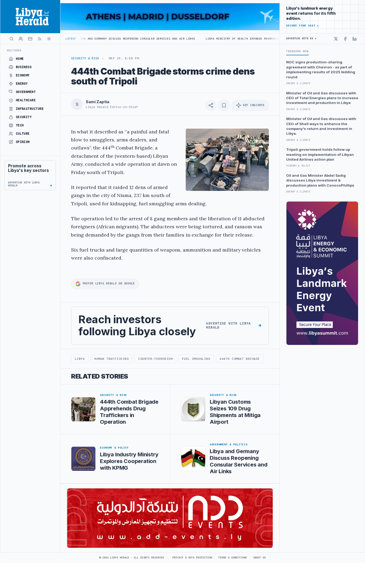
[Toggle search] (11, 39)
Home (20, 59)
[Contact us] (30, 39)
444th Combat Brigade (240, 359)
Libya (80, 359)
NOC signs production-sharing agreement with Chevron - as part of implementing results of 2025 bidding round (320, 69)
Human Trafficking (111, 359)
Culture (23, 134)
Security (24, 117)
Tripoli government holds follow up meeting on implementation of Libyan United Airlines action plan (320, 154)
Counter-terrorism (155, 359)
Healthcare (26, 100)
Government (26, 92)
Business (24, 67)
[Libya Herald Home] (30, 16)
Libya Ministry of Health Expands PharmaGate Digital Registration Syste (241, 38)
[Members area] (21, 39)
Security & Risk (85, 58)
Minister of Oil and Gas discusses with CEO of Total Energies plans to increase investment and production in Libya (322, 98)
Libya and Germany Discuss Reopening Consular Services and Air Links (110, 38)
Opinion (23, 142)
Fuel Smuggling (196, 359)
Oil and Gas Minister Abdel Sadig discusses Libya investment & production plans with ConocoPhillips (320, 180)
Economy (23, 75)
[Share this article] (210, 105)
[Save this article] (224, 105)
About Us (259, 557)
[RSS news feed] (39, 39)
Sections (14, 50)
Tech (20, 125)
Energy (22, 84)
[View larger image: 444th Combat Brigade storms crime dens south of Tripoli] (227, 160)
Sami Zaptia (97, 101)
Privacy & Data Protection (192, 557)
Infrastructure (30, 109)
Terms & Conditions (232, 557)
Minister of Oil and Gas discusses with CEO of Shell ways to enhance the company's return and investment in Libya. (321, 126)
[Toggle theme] (49, 39)
